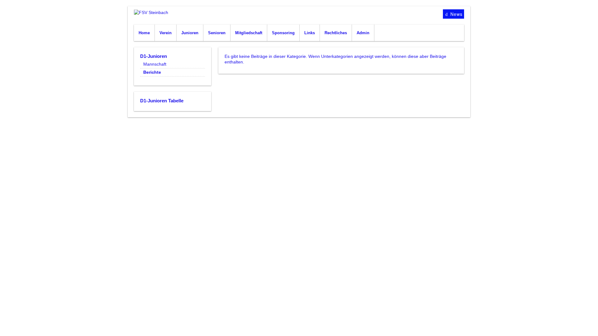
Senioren (216, 32)
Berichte (152, 72)
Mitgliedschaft (248, 32)
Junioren (189, 32)
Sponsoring (283, 32)
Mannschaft (154, 64)
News (456, 14)
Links (309, 32)
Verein (165, 32)
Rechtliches (336, 32)
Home (144, 32)
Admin (363, 32)
